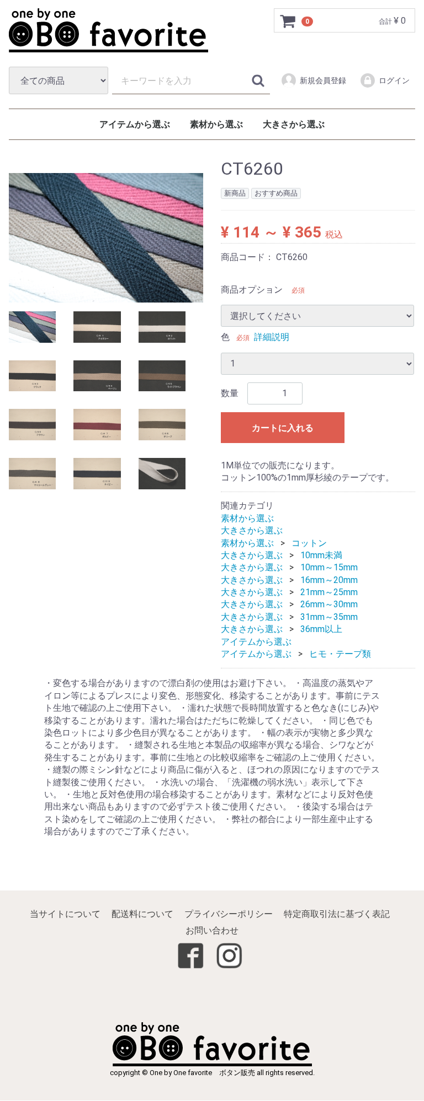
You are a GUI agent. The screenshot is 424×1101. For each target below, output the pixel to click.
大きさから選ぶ (294, 124)
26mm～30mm (329, 605)
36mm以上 (321, 629)
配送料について (142, 914)
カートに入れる (283, 428)
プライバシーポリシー (228, 914)
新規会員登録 (323, 80)
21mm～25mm (329, 592)
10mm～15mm (329, 568)
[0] (288, 21)
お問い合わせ (212, 931)
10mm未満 (321, 555)
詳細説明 (271, 337)
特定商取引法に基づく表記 (337, 914)
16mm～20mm (329, 580)
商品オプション (252, 289)
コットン (309, 543)
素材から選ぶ (216, 124)
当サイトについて (65, 914)
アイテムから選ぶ (134, 124)
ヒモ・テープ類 (340, 654)
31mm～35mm (329, 617)
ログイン (394, 80)
